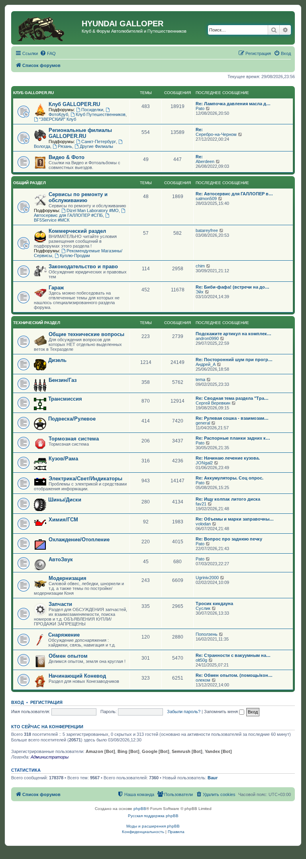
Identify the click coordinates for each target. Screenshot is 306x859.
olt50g (201, 660)
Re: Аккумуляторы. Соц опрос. (229, 478)
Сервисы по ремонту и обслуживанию (78, 197)
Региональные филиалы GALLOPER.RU (80, 133)
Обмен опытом (68, 656)
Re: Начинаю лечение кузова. (228, 458)
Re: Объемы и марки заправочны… (235, 519)
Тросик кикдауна (214, 603)
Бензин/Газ (62, 380)
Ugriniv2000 (207, 577)
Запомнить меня (221, 711)
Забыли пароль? (183, 711)
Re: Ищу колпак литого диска (228, 499)
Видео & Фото (66, 157)
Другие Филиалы (96, 146)
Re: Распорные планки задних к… (233, 438)
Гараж (56, 288)
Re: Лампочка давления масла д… (233, 103)
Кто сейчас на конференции (47, 726)
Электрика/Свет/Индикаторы (85, 479)
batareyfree (207, 230)
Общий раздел (29, 183)
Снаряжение (64, 635)
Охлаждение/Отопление (79, 540)
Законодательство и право (83, 266)
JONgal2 (204, 462)
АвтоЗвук (61, 559)
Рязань (65, 146)
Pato (200, 108)
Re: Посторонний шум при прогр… (234, 359)
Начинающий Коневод (77, 676)
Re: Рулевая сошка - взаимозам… (232, 418)
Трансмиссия (65, 399)
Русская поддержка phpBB (153, 816)
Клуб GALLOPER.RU (33, 92)
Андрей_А (206, 364)
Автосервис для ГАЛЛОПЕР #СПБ (68, 215)
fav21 (201, 503)
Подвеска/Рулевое (72, 419)
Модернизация (67, 578)
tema (200, 379)
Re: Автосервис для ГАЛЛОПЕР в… (234, 193)
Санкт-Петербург (98, 141)
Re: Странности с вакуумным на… (233, 655)
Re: (199, 129)
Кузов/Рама (63, 459)
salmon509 (206, 198)
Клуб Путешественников (101, 114)
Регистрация (46, 702)
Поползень (207, 634)
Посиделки (92, 109)
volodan (203, 523)
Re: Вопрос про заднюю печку (229, 539)
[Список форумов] (47, 28)
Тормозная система (74, 439)
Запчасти (60, 604)
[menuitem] (48, 53)
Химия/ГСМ (63, 520)
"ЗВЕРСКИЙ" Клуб (57, 119)
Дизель (57, 360)
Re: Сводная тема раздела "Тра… (232, 398)
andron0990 (207, 338)
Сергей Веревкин (213, 403)
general (203, 423)
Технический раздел (36, 322)
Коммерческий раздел (77, 231)
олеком (203, 680)
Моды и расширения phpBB (153, 826)
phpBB (139, 808)
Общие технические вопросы (86, 334)
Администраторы (50, 757)
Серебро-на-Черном (216, 134)
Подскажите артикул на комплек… (233, 333)
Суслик (203, 608)
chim (200, 265)
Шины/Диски (64, 500)
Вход (17, 702)
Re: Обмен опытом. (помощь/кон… (234, 675)
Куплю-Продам (75, 255)
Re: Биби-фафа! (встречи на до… (232, 287)
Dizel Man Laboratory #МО (93, 210)
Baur (213, 777)
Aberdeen (205, 161)
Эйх (200, 291)
